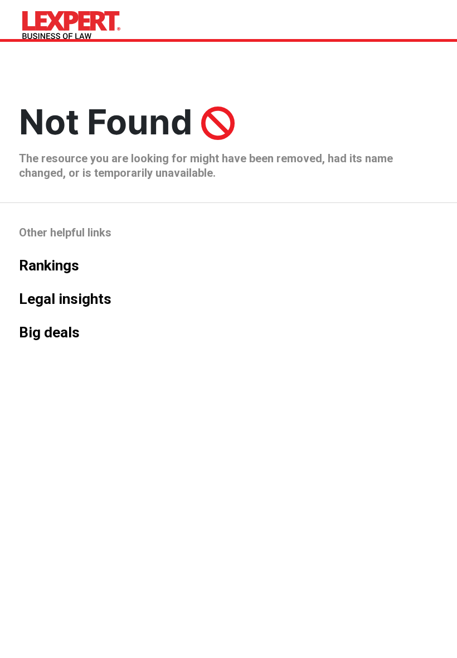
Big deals (49, 332)
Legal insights (65, 299)
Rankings (49, 265)
